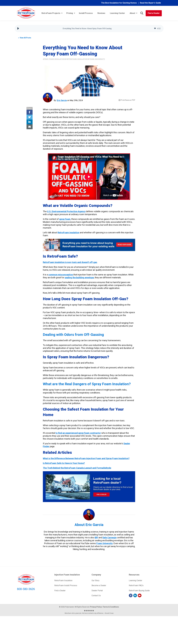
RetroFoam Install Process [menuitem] (65, 585)
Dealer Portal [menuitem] (97, 590)
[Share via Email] (30, 126)
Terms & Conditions (111, 607)
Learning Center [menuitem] (117, 13)
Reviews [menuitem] (101, 13)
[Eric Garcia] (48, 97)
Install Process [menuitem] (86, 13)
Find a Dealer (154, 13)
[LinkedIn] (135, 595)
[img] (155, 28)
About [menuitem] (132, 13)
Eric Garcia (62, 100)
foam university (97, 59)
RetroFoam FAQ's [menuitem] (136, 585)
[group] (89, 28)
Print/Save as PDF (127, 100)
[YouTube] (139, 595)
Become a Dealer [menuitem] (99, 585)
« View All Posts (24, 38)
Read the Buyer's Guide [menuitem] (150, 3)
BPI (96, 537)
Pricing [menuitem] (69, 13)
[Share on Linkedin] (30, 122)
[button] (18, 28)
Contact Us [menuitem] (96, 595)
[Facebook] (130, 595)
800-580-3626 (26, 589)
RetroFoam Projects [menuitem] (51, 13)
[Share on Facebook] (30, 112)
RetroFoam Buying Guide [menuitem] (139, 590)
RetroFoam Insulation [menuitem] (63, 580)
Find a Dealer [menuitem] (60, 590)
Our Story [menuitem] (95, 580)
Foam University (104, 543)
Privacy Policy (96, 607)
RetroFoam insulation (77, 59)
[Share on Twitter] (30, 117)
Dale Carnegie (109, 537)
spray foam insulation (54, 59)
